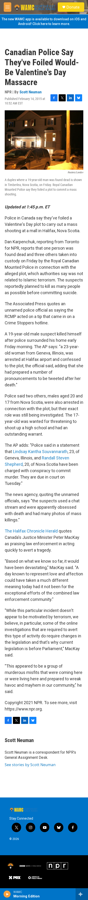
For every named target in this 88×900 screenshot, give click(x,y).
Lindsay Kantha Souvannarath (40, 451)
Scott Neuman (30, 92)
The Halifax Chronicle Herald (31, 530)
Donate (73, 7)
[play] (7, 894)
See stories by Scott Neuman (30, 764)
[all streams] (82, 894)
